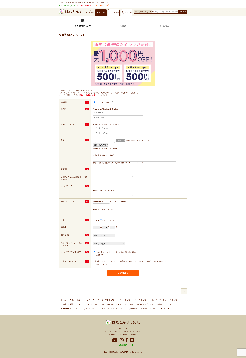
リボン (86, 304)
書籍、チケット (164, 304)
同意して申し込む (102, 265)
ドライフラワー (125, 300)
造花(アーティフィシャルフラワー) (165, 300)
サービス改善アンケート (124, 345)
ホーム (63, 300)
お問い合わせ (123, 328)
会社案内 (105, 309)
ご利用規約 (97, 261)
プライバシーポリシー (112, 261)
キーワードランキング (69, 309)
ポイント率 (102, 6)
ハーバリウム (88, 300)
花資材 (63, 304)
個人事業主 (106, 103)
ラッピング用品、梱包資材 (103, 304)
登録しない (100, 255)
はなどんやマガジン (89, 309)
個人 (97, 103)
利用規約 (144, 309)
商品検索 (183, 12)
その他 (111, 220)
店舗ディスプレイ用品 (146, 304)
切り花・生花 (74, 300)
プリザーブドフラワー (106, 300)
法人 (115, 103)
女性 (104, 220)
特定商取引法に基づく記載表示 (124, 309)
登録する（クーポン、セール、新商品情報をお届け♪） (116, 252)
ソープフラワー (141, 300)
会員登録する (123, 273)
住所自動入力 (121, 140)
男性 (97, 220)
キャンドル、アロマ (125, 304)
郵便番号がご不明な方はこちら (138, 140)
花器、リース (74, 304)
